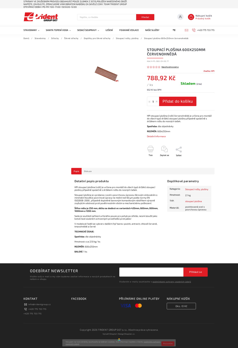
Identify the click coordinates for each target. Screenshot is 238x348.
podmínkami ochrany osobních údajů (172, 281)
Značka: (209, 71)
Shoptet (113, 334)
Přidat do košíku (178, 101)
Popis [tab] (76, 171)
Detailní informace (156, 136)
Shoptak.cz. (129, 334)
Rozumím (168, 343)
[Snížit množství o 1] (149, 101)
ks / (181, 306)
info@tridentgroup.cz (39, 304)
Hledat (145, 17)
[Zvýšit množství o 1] (156, 101)
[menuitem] (33, 30)
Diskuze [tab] (88, 171)
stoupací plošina (193, 201)
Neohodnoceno (170, 67)
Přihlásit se (195, 272)
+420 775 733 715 (37, 309)
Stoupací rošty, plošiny (196, 189)
